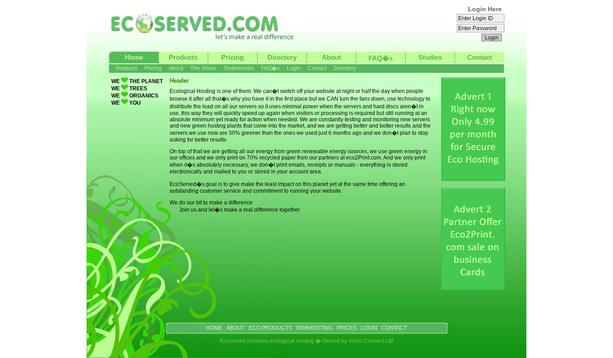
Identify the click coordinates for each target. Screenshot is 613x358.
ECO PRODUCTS (270, 328)
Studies (430, 57)
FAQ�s (380, 58)
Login (294, 68)
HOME (214, 328)
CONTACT (394, 328)
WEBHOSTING (314, 328)
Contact (479, 57)
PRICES (347, 328)
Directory (282, 57)
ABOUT (235, 328)
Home (134, 57)
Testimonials (238, 68)
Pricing (232, 57)
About (331, 57)
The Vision (203, 68)
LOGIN (369, 328)
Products (183, 57)
